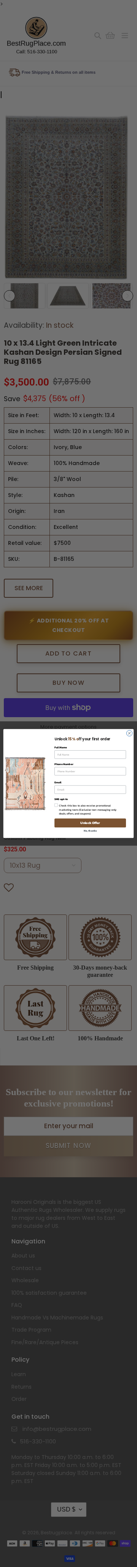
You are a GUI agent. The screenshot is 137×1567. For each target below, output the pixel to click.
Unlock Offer (90, 823)
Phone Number (63, 764)
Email (57, 782)
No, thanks (90, 831)
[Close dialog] (129, 733)
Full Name (60, 747)
